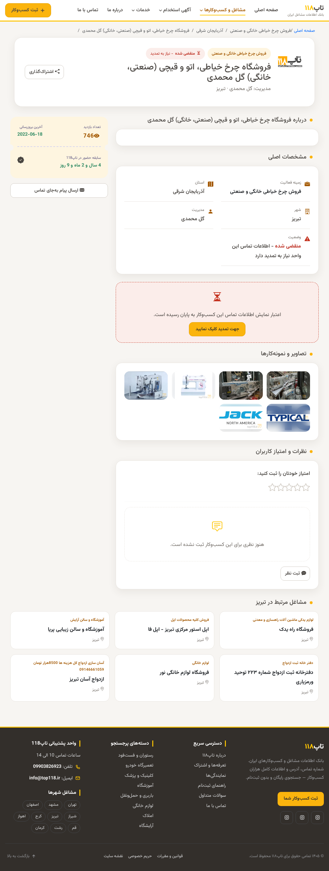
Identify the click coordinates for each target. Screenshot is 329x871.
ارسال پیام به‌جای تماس (57, 190)
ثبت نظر (293, 573)
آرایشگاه (146, 826)
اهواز (22, 816)
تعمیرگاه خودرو (139, 765)
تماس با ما (216, 806)
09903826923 (47, 766)
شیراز (72, 816)
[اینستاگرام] (317, 817)
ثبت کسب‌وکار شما (301, 798)
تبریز (54, 816)
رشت (58, 828)
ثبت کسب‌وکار (24, 10)
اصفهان (33, 805)
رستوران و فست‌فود (135, 755)
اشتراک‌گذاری (42, 72)
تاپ (306, 10)
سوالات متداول (212, 795)
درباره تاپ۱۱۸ (214, 755)
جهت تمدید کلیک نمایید (217, 329)
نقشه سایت (113, 856)
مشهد (53, 805)
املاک (148, 816)
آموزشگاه (145, 785)
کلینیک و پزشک (139, 775)
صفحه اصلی (304, 30)
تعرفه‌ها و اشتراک (210, 765)
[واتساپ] (286, 817)
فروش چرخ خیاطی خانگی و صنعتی (260, 30)
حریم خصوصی (140, 856)
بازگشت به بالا (18, 856)
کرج (38, 816)
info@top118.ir (44, 778)
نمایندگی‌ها (216, 775)
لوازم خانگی (143, 806)
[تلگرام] (302, 817)
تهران (72, 805)
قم (74, 828)
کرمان (40, 828)
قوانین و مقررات (170, 856)
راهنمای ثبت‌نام (212, 785)
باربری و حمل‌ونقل (136, 795)
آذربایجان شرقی (209, 30)
